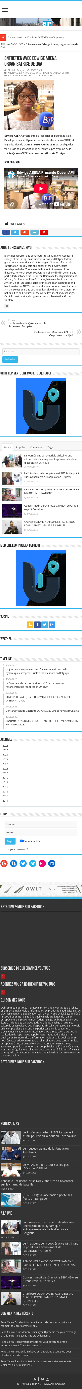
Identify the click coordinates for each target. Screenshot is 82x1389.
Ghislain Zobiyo (16, 70)
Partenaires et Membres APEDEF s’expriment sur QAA (54, 332)
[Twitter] (44, 624)
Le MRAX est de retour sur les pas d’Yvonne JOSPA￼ (46, 1166)
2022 (5, 764)
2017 (5, 786)
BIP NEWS (24, 73)
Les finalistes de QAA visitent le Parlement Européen (27, 323)
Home (6, 44)
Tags (50, 447)
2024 (5, 754)
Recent (7, 447)
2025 (5, 750)
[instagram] (52, 624)
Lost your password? (16, 849)
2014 (5, 800)
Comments (36, 447)
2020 (5, 773)
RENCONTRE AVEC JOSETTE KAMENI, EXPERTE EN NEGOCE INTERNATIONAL (49, 1263)
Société (65, 73)
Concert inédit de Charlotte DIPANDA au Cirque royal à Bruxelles (43, 37)
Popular (20, 447)
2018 (5, 782)
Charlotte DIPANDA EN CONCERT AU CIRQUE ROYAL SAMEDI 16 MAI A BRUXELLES (48, 1297)
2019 (5, 777)
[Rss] (30, 624)
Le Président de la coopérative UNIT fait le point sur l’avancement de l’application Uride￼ (50, 1247)
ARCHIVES (17, 44)
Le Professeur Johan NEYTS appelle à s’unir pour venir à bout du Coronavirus (49, 1134)
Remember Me (31, 841)
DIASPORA (35, 73)
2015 (5, 796)
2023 (5, 759)
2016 (5, 791)
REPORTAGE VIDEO (51, 73)
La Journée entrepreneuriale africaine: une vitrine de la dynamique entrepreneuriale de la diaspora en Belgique (50, 459)
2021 (5, 768)
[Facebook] (37, 624)
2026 (5, 745)
